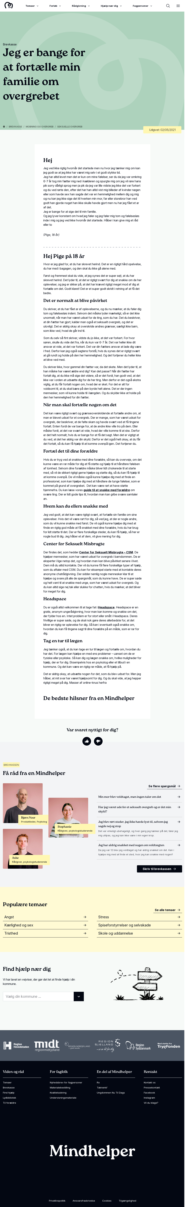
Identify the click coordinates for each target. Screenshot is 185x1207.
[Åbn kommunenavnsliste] (79, 996)
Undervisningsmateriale (63, 1097)
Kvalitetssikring (58, 1092)
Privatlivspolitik (57, 1200)
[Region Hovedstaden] (16, 1046)
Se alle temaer (165, 910)
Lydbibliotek (9, 1097)
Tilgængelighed (127, 1200)
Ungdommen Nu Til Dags (111, 1092)
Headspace (106, 607)
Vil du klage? (151, 1102)
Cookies (106, 1200)
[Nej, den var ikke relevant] (98, 741)
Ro (98, 1082)
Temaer (7, 1082)
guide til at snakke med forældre (106, 490)
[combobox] (43, 996)
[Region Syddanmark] (138, 1045)
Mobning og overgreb (39, 126)
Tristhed (11, 933)
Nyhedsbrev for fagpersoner (66, 1082)
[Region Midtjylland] (46, 1045)
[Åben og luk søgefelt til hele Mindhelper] (168, 6)
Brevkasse (15, 126)
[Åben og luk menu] (178, 6)
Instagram (149, 1097)
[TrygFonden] (168, 1046)
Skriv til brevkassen (157, 869)
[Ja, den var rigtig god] (86, 741)
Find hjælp (8, 1092)
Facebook (149, 1092)
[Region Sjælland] (107, 1045)
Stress (103, 917)
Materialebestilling (60, 1087)
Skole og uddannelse (115, 933)
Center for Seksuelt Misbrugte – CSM (106, 552)
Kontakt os (150, 1082)
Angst (9, 917)
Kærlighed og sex (18, 925)
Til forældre (9, 1102)
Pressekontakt (152, 1087)
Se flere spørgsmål (162, 786)
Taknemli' (102, 1087)
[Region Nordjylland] (77, 1045)
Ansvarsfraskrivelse (84, 1200)
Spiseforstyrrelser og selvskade (124, 925)
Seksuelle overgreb (69, 126)
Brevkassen (11, 764)
